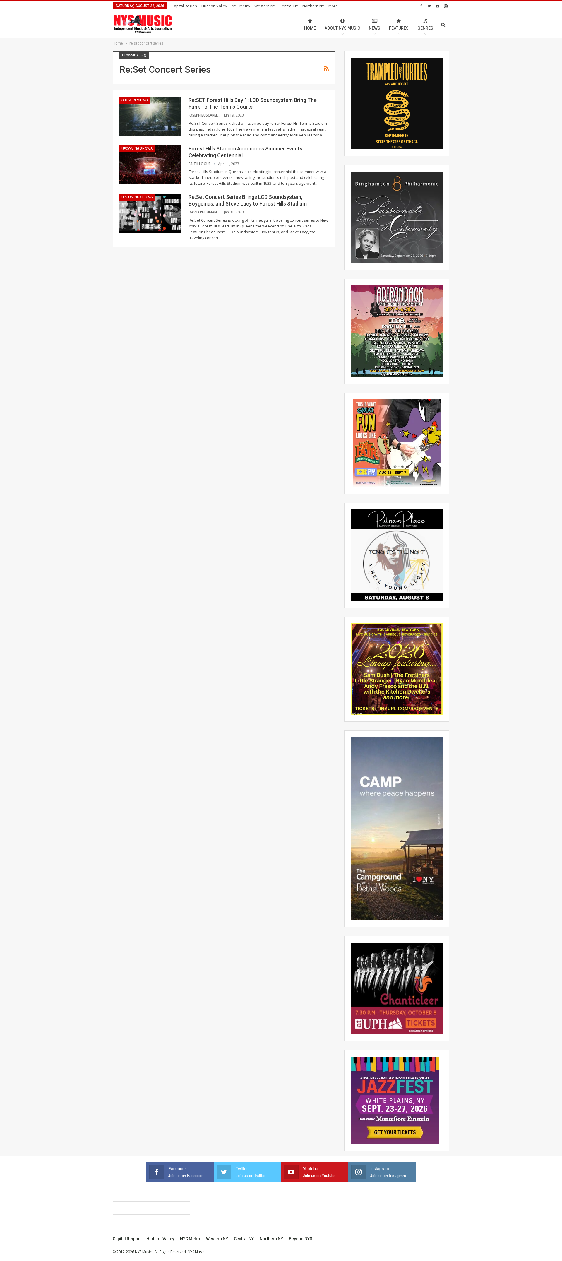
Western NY (264, 5)
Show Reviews (134, 100)
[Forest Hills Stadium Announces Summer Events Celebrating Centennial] (150, 164)
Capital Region (184, 5)
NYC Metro (241, 5)
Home (310, 28)
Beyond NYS (300, 1238)
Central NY (289, 5)
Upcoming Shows (137, 149)
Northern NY (313, 5)
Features (399, 28)
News (374, 28)
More (333, 5)
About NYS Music (342, 28)
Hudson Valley (214, 5)
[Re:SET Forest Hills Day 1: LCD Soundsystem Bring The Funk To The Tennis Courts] (150, 116)
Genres (425, 28)
